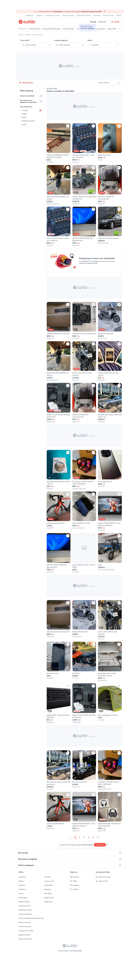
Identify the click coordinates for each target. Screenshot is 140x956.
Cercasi (23, 124)
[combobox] (36, 44)
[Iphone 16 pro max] (59, 661)
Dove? (90, 40)
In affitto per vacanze (28, 121)
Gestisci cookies (24, 902)
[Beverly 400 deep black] (110, 320)
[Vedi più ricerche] (119, 29)
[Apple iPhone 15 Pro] (110, 143)
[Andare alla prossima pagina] (98, 837)
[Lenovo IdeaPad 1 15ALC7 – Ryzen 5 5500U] (84, 553)
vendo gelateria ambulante (51, 29)
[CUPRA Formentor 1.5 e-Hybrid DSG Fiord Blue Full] (84, 185)
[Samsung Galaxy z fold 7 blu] (84, 511)
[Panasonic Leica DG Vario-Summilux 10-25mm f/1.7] (59, 403)
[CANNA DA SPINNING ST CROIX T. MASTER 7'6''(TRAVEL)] (59, 143)
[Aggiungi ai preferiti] (68, 126)
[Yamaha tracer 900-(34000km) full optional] (59, 185)
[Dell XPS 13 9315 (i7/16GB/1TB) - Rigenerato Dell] (84, 226)
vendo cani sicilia (34, 29)
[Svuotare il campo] (49, 44)
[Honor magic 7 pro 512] (110, 470)
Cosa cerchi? (25, 40)
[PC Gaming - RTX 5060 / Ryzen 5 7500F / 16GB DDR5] (84, 470)
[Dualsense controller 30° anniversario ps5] (110, 185)
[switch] (40, 95)
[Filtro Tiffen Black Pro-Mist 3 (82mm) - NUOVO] (59, 470)
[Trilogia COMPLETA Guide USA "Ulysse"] (110, 361)
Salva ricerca (27, 82)
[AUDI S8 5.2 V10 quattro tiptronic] (110, 226)
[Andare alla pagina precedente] (70, 837)
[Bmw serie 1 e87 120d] (84, 770)
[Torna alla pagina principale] (31, 22)
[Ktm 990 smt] (84, 661)
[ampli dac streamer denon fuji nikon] (59, 320)
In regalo (24, 114)
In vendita (24, 110)
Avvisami (101, 845)
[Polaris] (110, 553)
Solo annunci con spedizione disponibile (28, 101)
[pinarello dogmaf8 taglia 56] (59, 511)
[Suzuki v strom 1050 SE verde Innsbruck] (84, 361)
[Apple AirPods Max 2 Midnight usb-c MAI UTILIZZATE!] (110, 812)
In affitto (24, 117)
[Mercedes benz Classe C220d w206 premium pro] (110, 403)
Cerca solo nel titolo (27, 96)
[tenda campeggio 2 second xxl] (110, 703)
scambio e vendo (68, 29)
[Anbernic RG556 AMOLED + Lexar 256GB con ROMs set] (110, 511)
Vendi (116, 22)
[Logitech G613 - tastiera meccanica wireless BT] (59, 703)
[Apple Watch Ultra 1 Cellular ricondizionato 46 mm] (110, 661)
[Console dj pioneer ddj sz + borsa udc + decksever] (84, 143)
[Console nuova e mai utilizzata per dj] (84, 320)
